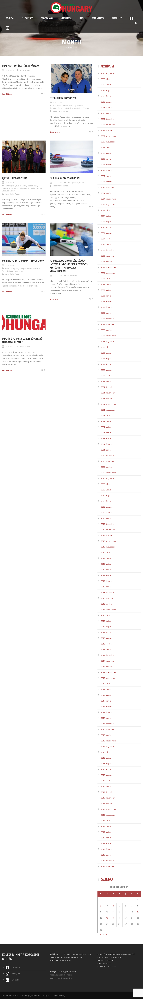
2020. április (106, 501)
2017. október (106, 666)
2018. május (106, 626)
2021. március (106, 438)
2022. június (106, 353)
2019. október (106, 535)
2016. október (106, 735)
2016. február (106, 780)
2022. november (108, 324)
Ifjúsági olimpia (19, 268)
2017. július (105, 683)
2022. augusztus (108, 341)
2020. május (106, 495)
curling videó (72, 182)
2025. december (107, 119)
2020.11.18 (9, 70)
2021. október (106, 398)
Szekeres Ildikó (64, 108)
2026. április (106, 96)
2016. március (106, 775)
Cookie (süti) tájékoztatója (61, 978)
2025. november (108, 124)
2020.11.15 (9, 182)
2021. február (106, 444)
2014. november (108, 866)
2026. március (106, 102)
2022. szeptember (108, 335)
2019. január (106, 586)
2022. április (106, 364)
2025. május (106, 153)
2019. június (106, 558)
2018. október (106, 604)
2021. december (107, 387)
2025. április (106, 159)
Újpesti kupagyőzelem (14, 178)
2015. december (107, 792)
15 (138, 912)
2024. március (106, 233)
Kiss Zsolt (57, 105)
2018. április (106, 632)
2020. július (105, 484)
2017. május (106, 695)
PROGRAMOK (47, 18)
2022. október (106, 330)
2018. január (106, 649)
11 (113, 912)
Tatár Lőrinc (10, 185)
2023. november (108, 256)
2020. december (107, 455)
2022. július (105, 347)
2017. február (106, 712)
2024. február (106, 239)
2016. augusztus (108, 746)
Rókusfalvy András (22, 188)
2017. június (106, 689)
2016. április (106, 769)
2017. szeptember (108, 672)
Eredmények (98, 18)
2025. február (106, 170)
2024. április (106, 227)
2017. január (106, 718)
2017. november (108, 661)
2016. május (106, 763)
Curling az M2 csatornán (65, 178)
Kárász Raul (32, 185)
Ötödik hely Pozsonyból (64, 98)
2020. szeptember (108, 472)
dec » (105, 934)
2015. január (106, 855)
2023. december (107, 250)
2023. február (106, 307)
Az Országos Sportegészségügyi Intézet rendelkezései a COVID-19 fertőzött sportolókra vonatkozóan (69, 266)
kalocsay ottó (36, 188)
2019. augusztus (108, 547)
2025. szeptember (108, 136)
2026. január (106, 113)
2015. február (106, 849)
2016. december (107, 723)
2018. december (107, 592)
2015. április (106, 837)
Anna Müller (25, 70)
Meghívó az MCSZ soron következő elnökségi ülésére (22, 340)
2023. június (106, 284)
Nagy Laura (18, 271)
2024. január (106, 244)
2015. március (106, 843)
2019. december (107, 524)
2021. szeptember (108, 404)
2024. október (106, 193)
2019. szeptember (108, 541)
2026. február (106, 107)
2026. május (106, 90)
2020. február (106, 512)
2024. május (106, 221)
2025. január (106, 176)
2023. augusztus (108, 273)
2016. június (106, 758)
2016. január (106, 786)
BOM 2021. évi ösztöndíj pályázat (21, 66)
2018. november (108, 598)
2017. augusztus (108, 678)
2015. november (108, 798)
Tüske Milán (21, 185)
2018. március (106, 638)
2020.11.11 (57, 182)
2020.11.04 (9, 265)
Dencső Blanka (68, 105)
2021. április (106, 432)
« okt (99, 934)
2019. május (106, 564)
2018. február (106, 644)
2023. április (106, 296)
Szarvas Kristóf (8, 191)
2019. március (106, 575)
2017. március (106, 706)
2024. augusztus (108, 204)
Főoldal (10, 18)
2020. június (106, 490)
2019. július (105, 552)
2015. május (106, 832)
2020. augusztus (108, 478)
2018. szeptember (108, 609)
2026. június (106, 84)
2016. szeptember (108, 741)
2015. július (105, 820)
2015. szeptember (108, 809)
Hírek (81, 18)
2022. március (106, 370)
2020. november (108, 461)
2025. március (106, 164)
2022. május (106, 358)
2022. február (106, 375)
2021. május (106, 427)
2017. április (106, 701)
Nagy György (77, 108)
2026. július (105, 79)
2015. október (106, 803)
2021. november (108, 393)
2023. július (105, 278)
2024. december (107, 181)
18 (113, 918)
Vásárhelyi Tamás (60, 111)
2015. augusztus (108, 815)
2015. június (106, 826)
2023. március (106, 301)
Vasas (86, 108)
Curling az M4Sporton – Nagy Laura (23, 261)
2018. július (105, 615)
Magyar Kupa (7, 188)
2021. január (106, 450)
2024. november (108, 187)
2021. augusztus (108, 410)
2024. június (106, 216)
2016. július (105, 752)
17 (107, 918)
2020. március (106, 507)
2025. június (106, 147)
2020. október (106, 467)
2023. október (106, 261)
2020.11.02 (57, 275)
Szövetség (27, 18)
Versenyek (66, 18)
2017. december (107, 655)
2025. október (106, 130)
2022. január (106, 381)
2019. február (106, 581)
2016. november (108, 729)
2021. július (105, 415)
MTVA (81, 182)
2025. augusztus (108, 142)
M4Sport (8, 268)
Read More (7, 94)
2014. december (107, 860)
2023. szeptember (108, 267)
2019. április (106, 569)
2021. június (106, 421)
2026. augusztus (108, 73)
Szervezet (117, 18)
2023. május (106, 290)
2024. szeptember (108, 199)
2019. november (108, 529)
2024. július (105, 210)
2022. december (107, 318)
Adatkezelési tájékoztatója (61, 975)
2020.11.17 (57, 102)
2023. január (106, 313)
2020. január (106, 518)
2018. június (106, 621)
